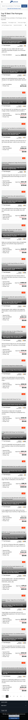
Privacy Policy (14, 718)
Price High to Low (12, 22)
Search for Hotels (18, 25)
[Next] (24, 696)
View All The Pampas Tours (14, 8)
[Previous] (3, 696)
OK (14, 716)
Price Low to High (22, 22)
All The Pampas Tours (7, 25)
